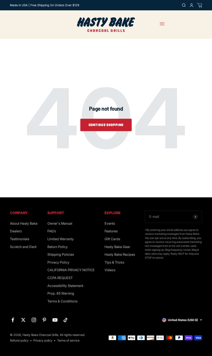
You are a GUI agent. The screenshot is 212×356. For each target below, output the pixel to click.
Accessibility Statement (65, 286)
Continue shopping (106, 125)
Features (111, 231)
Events (110, 223)
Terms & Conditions (62, 301)
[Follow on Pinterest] (44, 320)
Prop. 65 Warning (60, 293)
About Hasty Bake (23, 223)
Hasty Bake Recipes (120, 254)
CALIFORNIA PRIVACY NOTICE (71, 270)
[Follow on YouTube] (55, 320)
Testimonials (19, 239)
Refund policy (19, 340)
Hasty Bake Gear (117, 247)
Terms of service (68, 340)
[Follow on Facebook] (13, 320)
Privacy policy (42, 340)
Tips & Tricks (114, 262)
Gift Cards (112, 239)
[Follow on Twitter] (23, 320)
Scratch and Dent (23, 247)
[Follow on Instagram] (34, 320)
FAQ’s (51, 231)
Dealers (16, 231)
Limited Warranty (60, 239)
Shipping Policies (60, 254)
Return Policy (57, 247)
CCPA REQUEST (60, 278)
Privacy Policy (58, 262)
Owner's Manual (59, 223)
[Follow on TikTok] (65, 320)
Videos (110, 270)
